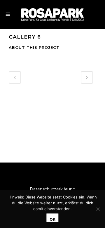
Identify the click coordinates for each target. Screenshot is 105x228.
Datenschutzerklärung (53, 189)
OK (52, 219)
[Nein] (98, 209)
